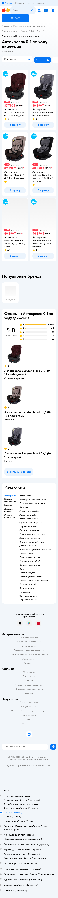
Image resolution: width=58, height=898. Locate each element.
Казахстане (34, 765)
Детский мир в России (17, 765)
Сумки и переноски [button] (9, 516)
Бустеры (23, 507)
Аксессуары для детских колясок (35, 549)
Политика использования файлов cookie (29, 654)
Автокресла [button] (10, 495)
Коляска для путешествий (31, 576)
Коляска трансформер (30, 565)
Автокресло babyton (29, 511)
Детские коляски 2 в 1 (29, 561)
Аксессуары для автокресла (32, 499)
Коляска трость (26, 553)
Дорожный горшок (28, 526)
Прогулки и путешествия (26, 26)
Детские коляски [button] (8, 510)
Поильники (24, 592)
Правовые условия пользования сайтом (29, 759)
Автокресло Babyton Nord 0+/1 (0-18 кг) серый (27, 455)
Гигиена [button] (8, 505)
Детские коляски (27, 546)
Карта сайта (29, 663)
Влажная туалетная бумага (31, 542)
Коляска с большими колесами (34, 580)
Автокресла (8, 31)
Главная (6, 26)
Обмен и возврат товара (29, 641)
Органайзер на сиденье (30, 522)
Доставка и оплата (29, 637)
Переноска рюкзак (28, 600)
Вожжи (22, 569)
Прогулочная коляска (29, 557)
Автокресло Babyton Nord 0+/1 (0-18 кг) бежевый (27, 414)
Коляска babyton (27, 573)
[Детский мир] (6, 10)
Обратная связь (29, 659)
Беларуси (46, 765)
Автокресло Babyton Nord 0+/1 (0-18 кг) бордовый (27, 372)
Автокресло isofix (28, 515)
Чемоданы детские (28, 596)
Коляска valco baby (28, 584)
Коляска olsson (26, 588)
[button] (15, 18)
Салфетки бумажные (29, 530)
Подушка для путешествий (32, 503)
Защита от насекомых (29, 538)
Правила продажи (29, 646)
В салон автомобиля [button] (10, 500)
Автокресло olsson (28, 519)
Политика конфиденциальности (29, 650)
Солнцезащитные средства (32, 534)
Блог (29, 719)
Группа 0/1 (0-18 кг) (31, 31)
